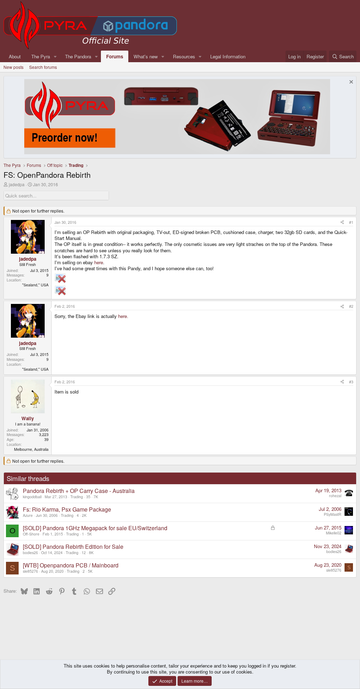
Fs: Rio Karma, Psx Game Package (67, 509)
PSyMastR (332, 514)
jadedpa (17, 184)
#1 (351, 222)
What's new (146, 56)
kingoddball (32, 496)
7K (96, 496)
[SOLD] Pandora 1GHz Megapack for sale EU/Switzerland (95, 528)
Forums (114, 56)
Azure (28, 515)
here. (123, 316)
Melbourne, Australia (31, 449)
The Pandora (78, 56)
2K (84, 515)
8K (91, 552)
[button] (55, 56)
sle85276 (30, 571)
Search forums (43, 67)
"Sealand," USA (35, 284)
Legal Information (227, 56)
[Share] (342, 222)
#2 (351, 306)
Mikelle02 (333, 532)
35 (88, 496)
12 (84, 552)
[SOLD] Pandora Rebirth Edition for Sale (73, 546)
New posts (14, 67)
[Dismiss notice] (350, 82)
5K (89, 534)
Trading (76, 496)
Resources (184, 56)
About (15, 56)
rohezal (335, 495)
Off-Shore (31, 534)
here (98, 262)
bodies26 (30, 552)
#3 (351, 381)
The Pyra (40, 56)
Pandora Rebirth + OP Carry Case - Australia (79, 491)
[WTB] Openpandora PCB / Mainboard (70, 565)
